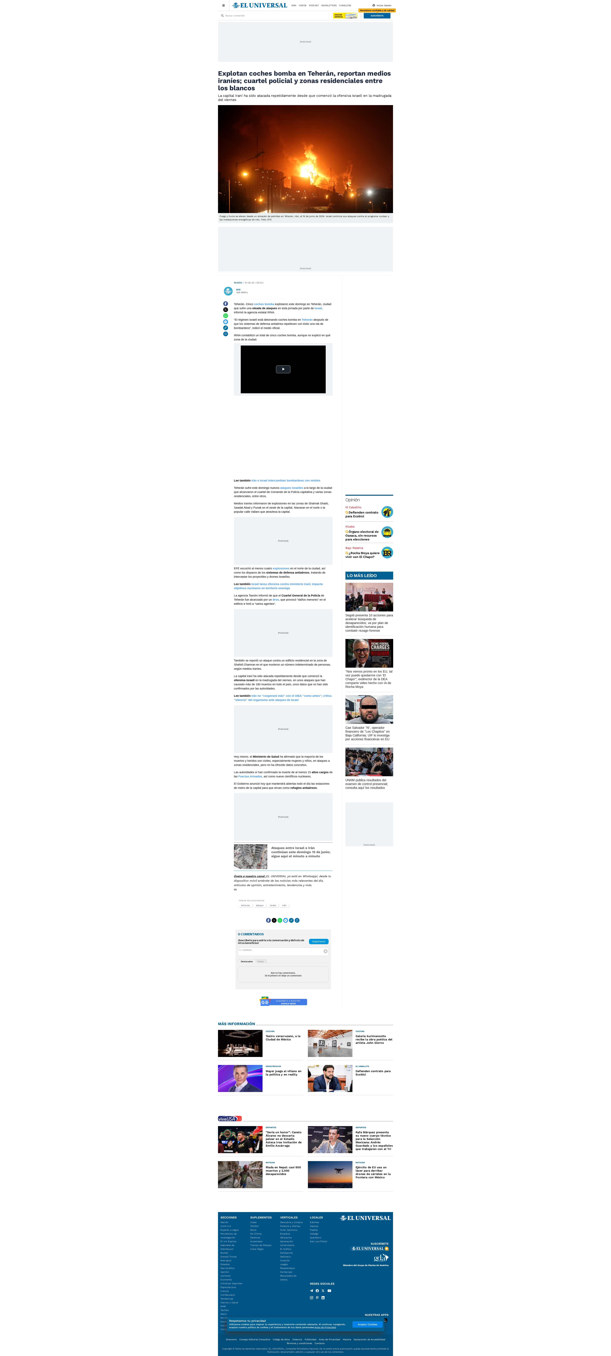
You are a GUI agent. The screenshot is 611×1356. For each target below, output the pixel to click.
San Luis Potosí (318, 1241)
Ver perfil (242, 292)
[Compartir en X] (225, 309)
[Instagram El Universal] (311, 1297)
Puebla (314, 1230)
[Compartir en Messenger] (225, 321)
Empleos (285, 1233)
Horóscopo (286, 1272)
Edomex (314, 1222)
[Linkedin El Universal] (323, 1297)
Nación (224, 1222)
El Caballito (353, 507)
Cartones (226, 1275)
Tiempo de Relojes (260, 1245)
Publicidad (310, 1339)
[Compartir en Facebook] (225, 303)
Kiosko (350, 526)
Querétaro (315, 1237)
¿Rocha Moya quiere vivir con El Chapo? (362, 555)
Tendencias (227, 1298)
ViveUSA (285, 1260)
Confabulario (228, 1295)
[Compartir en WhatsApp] (225, 315)
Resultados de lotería (288, 1277)
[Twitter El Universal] (323, 1291)
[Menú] (223, 5)
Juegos (284, 1264)
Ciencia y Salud (229, 1302)
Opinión (352, 499)
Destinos (255, 1237)
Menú (224, 1314)
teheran (245, 905)
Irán (284, 905)
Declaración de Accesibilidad (369, 1339)
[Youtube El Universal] (329, 1291)
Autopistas (256, 1241)
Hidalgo (314, 1233)
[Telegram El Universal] (311, 1291)
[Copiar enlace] (225, 327)
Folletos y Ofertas (290, 1226)
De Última (256, 1233)
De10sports (286, 1253)
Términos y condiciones (299, 1343)
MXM (293, 5)
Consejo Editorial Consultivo (254, 1339)
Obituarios (286, 1237)
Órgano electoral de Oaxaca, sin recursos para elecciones (362, 535)
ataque (260, 905)
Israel (273, 905)
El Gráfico (285, 1249)
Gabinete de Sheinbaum (228, 1247)
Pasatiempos (287, 1268)
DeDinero (285, 1256)
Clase (253, 1222)
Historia (347, 1339)
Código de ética (281, 1339)
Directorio (231, 1339)
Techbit (225, 1310)
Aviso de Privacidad (329, 1339)
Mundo (238, 282)
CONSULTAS (345, 5)
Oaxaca (314, 1226)
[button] (377, 15)
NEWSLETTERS (329, 5)
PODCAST (314, 5)
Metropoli (226, 1260)
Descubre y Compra (291, 1222)
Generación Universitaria (287, 1243)
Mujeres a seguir (230, 1230)
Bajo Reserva (354, 548)
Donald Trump (229, 1256)
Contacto (320, 1343)
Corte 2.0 (226, 1226)
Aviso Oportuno (289, 1230)
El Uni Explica (228, 1241)
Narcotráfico (228, 1268)
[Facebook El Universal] (317, 1291)
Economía (226, 1279)
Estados (225, 1264)
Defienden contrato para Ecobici (361, 514)
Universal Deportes (231, 1283)
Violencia (297, 1339)
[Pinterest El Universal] (317, 1297)
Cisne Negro (257, 1249)
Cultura (225, 1291)
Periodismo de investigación (229, 1235)
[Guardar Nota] (225, 334)
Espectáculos (228, 1287)
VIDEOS (302, 5)
